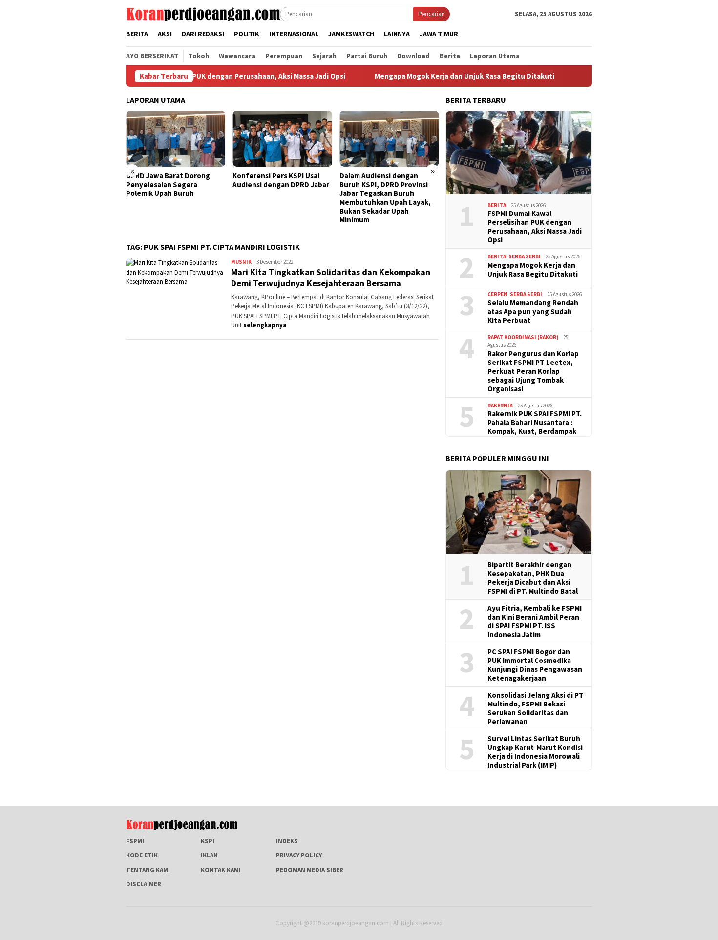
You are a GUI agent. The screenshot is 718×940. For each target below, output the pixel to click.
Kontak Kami (221, 870)
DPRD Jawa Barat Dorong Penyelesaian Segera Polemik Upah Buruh (168, 184)
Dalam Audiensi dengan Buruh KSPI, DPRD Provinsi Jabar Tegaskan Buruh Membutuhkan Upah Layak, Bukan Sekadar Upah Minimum (385, 197)
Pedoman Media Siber (309, 870)
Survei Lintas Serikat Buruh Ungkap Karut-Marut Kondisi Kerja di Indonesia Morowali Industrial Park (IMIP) (535, 751)
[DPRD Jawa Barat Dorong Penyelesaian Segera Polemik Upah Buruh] (175, 139)
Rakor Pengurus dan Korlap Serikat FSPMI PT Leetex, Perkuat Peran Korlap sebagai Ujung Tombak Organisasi (533, 371)
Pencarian (431, 14)
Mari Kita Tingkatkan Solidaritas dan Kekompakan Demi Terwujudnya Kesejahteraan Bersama (330, 277)
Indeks (287, 841)
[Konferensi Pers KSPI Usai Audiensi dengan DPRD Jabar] (282, 139)
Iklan (209, 855)
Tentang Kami (148, 870)
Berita (496, 205)
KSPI (207, 841)
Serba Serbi (524, 256)
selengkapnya (265, 325)
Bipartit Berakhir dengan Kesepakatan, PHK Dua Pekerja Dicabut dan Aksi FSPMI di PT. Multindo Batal (532, 578)
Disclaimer (143, 884)
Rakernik (500, 405)
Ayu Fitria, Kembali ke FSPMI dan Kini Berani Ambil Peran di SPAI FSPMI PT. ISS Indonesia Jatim (534, 621)
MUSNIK (241, 261)
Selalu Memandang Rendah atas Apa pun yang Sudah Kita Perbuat (532, 312)
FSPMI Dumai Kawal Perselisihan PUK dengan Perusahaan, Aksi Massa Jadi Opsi (534, 226)
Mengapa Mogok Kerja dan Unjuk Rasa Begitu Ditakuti (435, 76)
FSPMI (135, 841)
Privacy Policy (299, 855)
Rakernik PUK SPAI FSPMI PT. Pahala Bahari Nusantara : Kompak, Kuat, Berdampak (534, 422)
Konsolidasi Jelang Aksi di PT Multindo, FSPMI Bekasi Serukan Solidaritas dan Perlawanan (535, 708)
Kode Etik (142, 855)
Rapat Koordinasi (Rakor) (522, 337)
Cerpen (497, 294)
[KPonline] (203, 13)
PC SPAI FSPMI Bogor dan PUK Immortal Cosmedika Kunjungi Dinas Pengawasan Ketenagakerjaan (534, 665)
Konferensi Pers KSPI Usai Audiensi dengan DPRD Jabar (280, 180)
